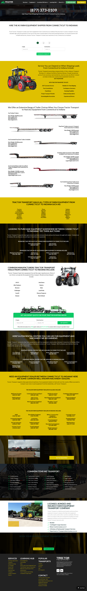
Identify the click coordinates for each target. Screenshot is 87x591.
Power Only (10, 567)
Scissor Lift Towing (50, 478)
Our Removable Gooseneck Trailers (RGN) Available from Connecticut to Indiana (68, 153)
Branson (17, 288)
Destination (47, 46)
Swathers (19, 214)
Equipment (32, 2)
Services (25, 2)
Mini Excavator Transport (52, 486)
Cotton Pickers (19, 212)
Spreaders (19, 217)
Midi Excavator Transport (70, 488)
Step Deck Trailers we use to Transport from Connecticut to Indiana (69, 127)
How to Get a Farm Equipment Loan (28, 565)
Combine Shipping (14, 476)
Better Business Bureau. (60, 73)
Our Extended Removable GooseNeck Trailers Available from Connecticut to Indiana (18, 167)
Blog (21, 563)
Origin (23, 46)
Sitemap (67, 574)
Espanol (10, 575)
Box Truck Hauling (32, 484)
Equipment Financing (43, 582)
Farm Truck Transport (33, 480)
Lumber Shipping (50, 476)
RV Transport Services (51, 488)
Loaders (19, 216)
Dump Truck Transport (51, 480)
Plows (43, 209)
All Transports (41, 569)
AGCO (17, 282)
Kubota (41, 285)
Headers (43, 216)
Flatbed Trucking (12, 563)
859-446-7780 (44, 579)
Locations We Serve (42, 2)
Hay (39, 568)
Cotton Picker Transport (33, 488)
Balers (67, 216)
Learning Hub (53, 2)
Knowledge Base (24, 560)
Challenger (17, 290)
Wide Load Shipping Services (71, 484)
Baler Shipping (68, 476)
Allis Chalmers (17, 285)
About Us (61, 2)
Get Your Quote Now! (61, 457)
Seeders (43, 213)
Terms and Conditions (61, 574)
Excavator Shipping (14, 482)
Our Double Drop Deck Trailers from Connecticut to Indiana (69, 182)
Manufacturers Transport (33, 476)
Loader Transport (68, 478)
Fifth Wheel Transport (15, 480)
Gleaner (17, 296)
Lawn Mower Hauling (33, 478)
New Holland (41, 296)
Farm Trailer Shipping (33, 482)
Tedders (68, 209)
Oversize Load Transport (15, 488)
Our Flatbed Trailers (13, 113)
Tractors (19, 209)
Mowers (68, 210)
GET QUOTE (64, 322)
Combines (19, 210)
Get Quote (37, 548)
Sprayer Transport (14, 484)
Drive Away (10, 568)
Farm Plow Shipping (69, 480)
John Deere (41, 282)
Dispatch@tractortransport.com (45, 580)
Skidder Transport (69, 486)
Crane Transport (50, 482)
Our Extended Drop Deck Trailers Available (19, 139)
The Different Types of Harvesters (27, 567)
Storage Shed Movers (69, 482)
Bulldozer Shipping (32, 486)
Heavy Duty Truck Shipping (52, 484)
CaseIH (17, 293)
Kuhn (41, 288)
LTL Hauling (10, 565)
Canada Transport (12, 573)
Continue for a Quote (43, 54)
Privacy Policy (69, 573)
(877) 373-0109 (71, 2)
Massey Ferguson (41, 293)
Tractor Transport (14, 478)
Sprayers (67, 212)
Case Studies (23, 562)
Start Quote (81, 2)
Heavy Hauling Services (15, 486)
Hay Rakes (43, 217)
